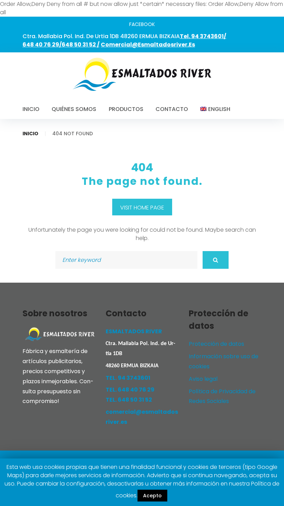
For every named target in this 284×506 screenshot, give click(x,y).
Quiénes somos (74, 109)
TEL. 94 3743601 (128, 378)
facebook (142, 24)
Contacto (172, 109)
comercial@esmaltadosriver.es (148, 45)
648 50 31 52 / (80, 45)
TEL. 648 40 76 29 (130, 390)
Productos (126, 109)
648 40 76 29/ (42, 45)
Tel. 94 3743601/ (203, 36)
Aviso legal (203, 379)
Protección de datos (216, 344)
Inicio (31, 109)
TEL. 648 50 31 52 (129, 400)
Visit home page (142, 208)
